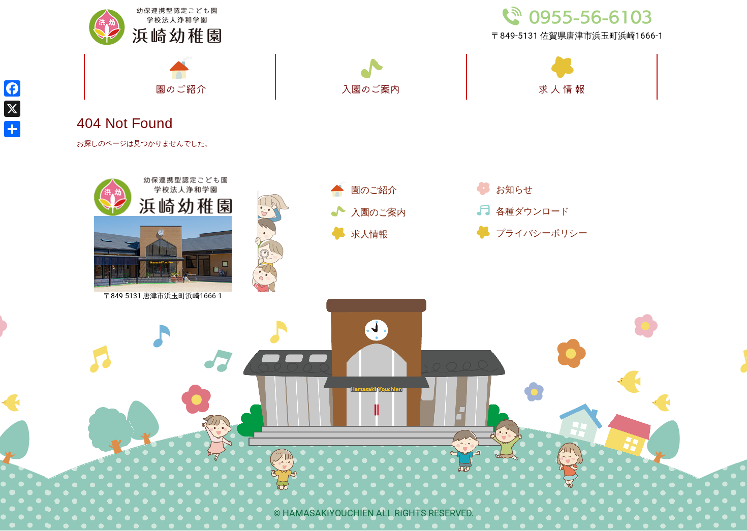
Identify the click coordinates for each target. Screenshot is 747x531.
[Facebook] (12, 88)
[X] (12, 109)
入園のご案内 (378, 212)
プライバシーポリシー (541, 233)
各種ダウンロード (532, 211)
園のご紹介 (374, 190)
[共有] (12, 129)
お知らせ (514, 189)
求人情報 (369, 234)
